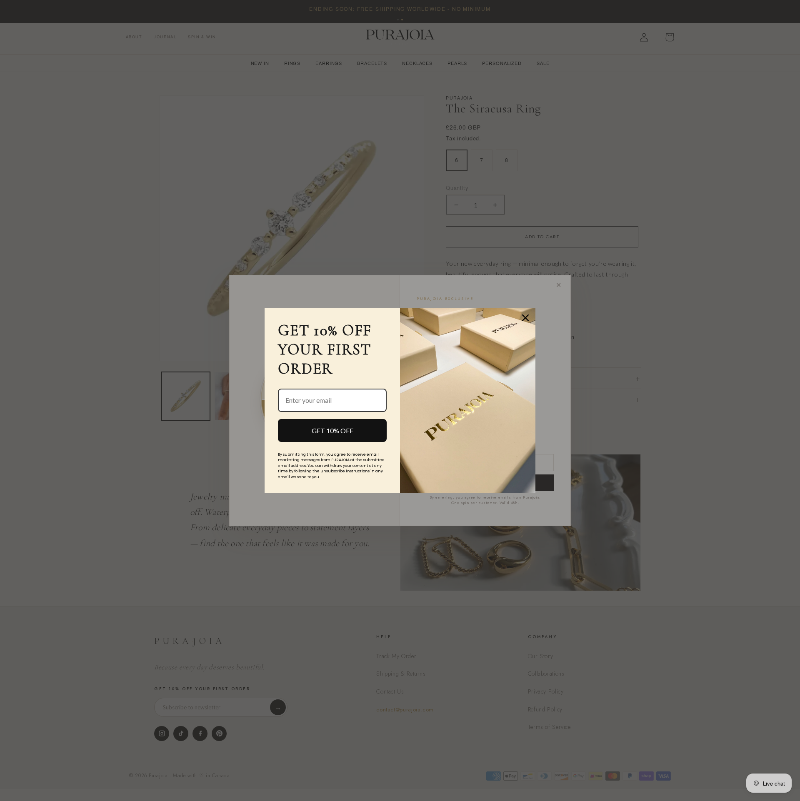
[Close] (525, 318)
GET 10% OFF (332, 430)
